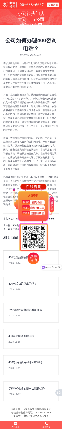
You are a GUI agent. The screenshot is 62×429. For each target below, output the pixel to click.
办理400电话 (28, 63)
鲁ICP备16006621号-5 (36, 415)
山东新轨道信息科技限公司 (37, 409)
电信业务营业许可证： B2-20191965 (31, 412)
